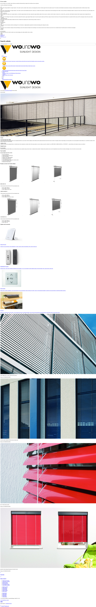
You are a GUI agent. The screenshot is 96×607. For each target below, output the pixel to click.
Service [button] (3, 72)
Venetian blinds (18, 65)
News (3, 75)
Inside (3, 70)
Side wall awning (27, 61)
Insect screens (33, 65)
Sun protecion (7, 90)
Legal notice (2, 600)
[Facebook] (0, 601)
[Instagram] (1, 601)
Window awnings (8, 65)
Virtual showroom (5, 71)
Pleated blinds (6, 70)
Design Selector (18, 73)
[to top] (0, 605)
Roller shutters (13, 65)
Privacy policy (6, 600)
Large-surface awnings (40, 61)
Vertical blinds (24, 70)
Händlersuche (6, 606)
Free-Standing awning (33, 61)
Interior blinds (15, 70)
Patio (3, 61)
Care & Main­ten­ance (12, 73)
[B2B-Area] (2, 77)
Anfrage (2, 606)
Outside (3, 65)
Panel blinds (20, 70)
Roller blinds (11, 70)
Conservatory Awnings (15, 61)
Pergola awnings (21, 61)
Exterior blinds (23, 65)
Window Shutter (28, 65)
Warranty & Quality (5, 73)
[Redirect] (2, 55)
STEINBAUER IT (9, 603)
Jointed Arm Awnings (7, 61)
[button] (2, 78)
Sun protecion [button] (4, 56)
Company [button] (4, 74)
